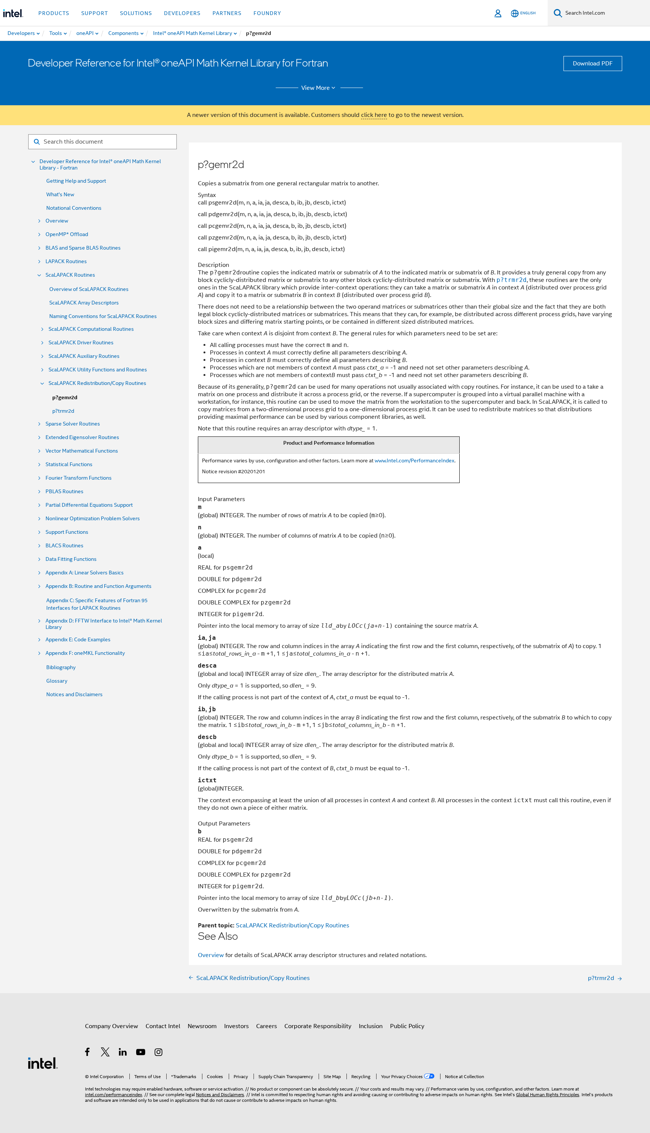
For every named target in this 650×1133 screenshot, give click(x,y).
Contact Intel (163, 1026)
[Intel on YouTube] (141, 1053)
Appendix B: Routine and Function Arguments (99, 586)
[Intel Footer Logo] (43, 1062)
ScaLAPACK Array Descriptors (84, 302)
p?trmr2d (63, 410)
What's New (60, 194)
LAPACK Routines (66, 261)
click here (374, 115)
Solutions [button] (136, 13)
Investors (236, 1026)
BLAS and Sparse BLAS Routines (83, 248)
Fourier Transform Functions (79, 478)
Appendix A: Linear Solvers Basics (85, 573)
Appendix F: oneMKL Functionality (85, 653)
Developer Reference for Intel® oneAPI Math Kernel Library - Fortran (100, 164)
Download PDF (593, 63)
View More (315, 88)
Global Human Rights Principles (547, 1094)
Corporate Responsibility (317, 1026)
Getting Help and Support (76, 180)
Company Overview (111, 1026)
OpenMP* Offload (67, 234)
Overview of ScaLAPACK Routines (89, 289)
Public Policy (407, 1026)
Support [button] (94, 13)
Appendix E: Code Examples (78, 639)
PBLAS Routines (65, 491)
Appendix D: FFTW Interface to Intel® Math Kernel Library (104, 624)
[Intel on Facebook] (88, 1053)
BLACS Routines (65, 545)
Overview (57, 221)
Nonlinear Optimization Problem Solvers (93, 518)
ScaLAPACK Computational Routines (91, 329)
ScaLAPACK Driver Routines (81, 342)
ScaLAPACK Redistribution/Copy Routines (97, 383)
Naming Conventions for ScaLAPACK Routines (103, 316)
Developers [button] (182, 13)
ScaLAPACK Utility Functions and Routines (98, 370)
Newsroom (202, 1026)
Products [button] (53, 13)
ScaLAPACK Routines (70, 275)
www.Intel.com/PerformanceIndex (414, 460)
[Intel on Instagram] (159, 1053)
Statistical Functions (69, 464)
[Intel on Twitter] (105, 1053)
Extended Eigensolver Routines (82, 437)
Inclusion (371, 1026)
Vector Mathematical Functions (82, 451)
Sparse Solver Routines (73, 424)
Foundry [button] (267, 13)
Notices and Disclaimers (74, 694)
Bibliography (61, 667)
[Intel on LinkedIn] (123, 1053)
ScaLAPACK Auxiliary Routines (84, 356)
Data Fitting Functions (71, 559)
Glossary (56, 680)
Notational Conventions (74, 207)
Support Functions (67, 532)
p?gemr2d (64, 397)
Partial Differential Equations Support (89, 505)
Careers (266, 1026)
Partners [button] (227, 13)
